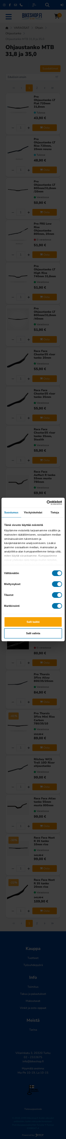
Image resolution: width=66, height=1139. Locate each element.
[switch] (57, 584)
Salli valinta (33, 633)
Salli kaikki (33, 621)
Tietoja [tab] (55, 512)
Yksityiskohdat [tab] (33, 512)
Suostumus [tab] (11, 512)
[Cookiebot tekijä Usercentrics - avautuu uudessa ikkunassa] (47, 502)
